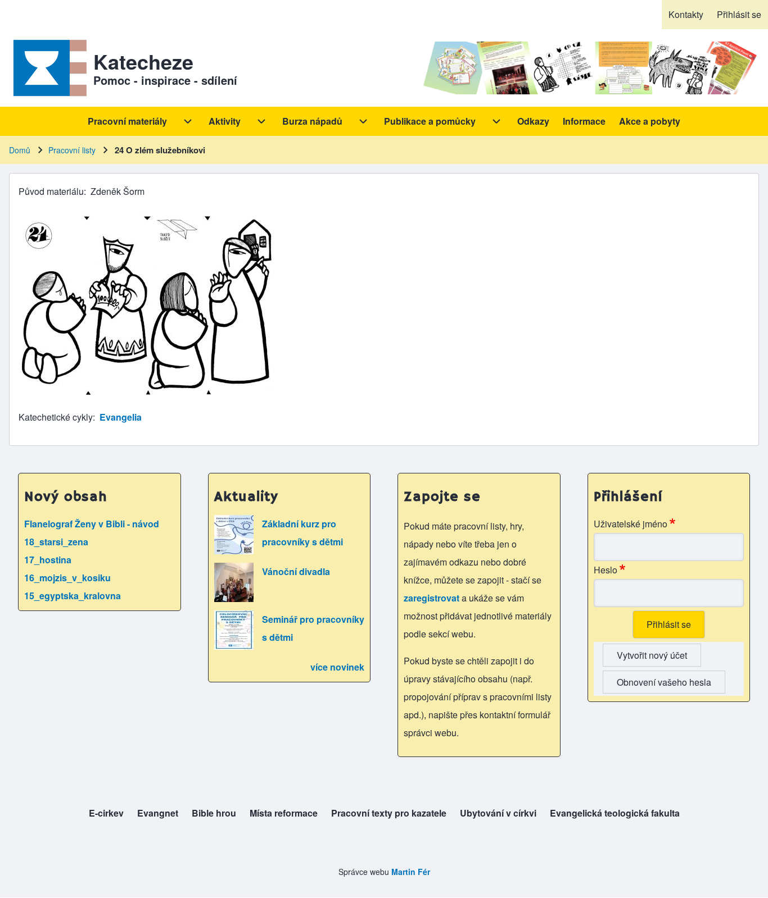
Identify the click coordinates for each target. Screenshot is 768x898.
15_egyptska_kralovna (72, 595)
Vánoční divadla (296, 571)
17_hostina (47, 559)
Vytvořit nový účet (652, 655)
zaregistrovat (433, 597)
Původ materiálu (51, 191)
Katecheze (143, 61)
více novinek (337, 666)
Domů (19, 150)
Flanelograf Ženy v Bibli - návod (91, 523)
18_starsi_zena (56, 541)
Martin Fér (410, 871)
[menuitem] (686, 14)
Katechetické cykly (56, 417)
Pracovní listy (72, 150)
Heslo (605, 569)
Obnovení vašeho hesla (664, 682)
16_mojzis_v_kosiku (67, 577)
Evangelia (121, 417)
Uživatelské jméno (630, 523)
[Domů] (48, 68)
